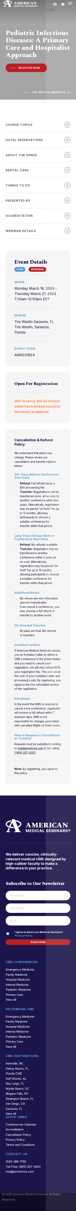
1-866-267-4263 (24, 752)
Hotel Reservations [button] (24, 140)
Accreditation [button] (19, 216)
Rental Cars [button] (17, 170)
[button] (70, 4)
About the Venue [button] (21, 155)
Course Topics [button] (19, 125)
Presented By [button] (18, 200)
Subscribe (38, 942)
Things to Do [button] (18, 185)
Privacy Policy (23, 935)
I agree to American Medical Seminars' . (39, 934)
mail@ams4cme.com (30, 748)
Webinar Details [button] (21, 231)
